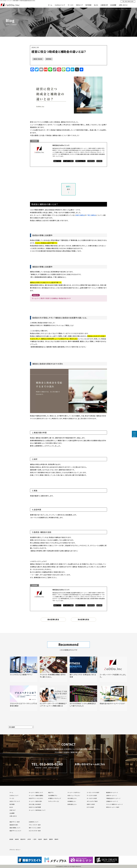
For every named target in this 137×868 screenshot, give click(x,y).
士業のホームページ (111, 795)
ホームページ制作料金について (37, 810)
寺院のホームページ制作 (112, 807)
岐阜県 (17, 839)
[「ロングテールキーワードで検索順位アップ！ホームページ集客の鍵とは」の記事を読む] (53, 698)
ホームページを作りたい (74, 792)
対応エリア (79, 5)
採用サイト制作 (91, 804)
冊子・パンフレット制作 (35, 827)
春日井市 (23, 839)
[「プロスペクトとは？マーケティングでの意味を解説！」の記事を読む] (23, 698)
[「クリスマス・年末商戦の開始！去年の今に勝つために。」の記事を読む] (53, 669)
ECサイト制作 (90, 807)
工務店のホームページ (112, 801)
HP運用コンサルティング (54, 798)
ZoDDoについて (60, 5)
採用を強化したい (72, 804)
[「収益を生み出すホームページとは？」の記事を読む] (113, 698)
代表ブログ (12, 810)
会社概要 (113, 5)
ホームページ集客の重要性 (36, 795)
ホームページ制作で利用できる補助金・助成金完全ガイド (51, 298)
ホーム (50, 5)
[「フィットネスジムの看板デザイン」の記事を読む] (23, 669)
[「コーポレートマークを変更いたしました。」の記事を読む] (113, 669)
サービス (70, 5)
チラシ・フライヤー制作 (35, 825)
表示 (68, 189)
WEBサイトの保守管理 (35, 807)
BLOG (96, 5)
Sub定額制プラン (53, 795)
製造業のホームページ (112, 792)
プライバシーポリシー (15, 849)
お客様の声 (104, 5)
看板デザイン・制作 (15, 822)
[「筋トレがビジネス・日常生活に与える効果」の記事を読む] (83, 669)
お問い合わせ (123, 5)
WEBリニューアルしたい (74, 795)
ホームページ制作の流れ (35, 801)
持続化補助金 (80, 215)
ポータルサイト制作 (92, 798)
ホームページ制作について (36, 792)
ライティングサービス (53, 801)
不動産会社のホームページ (113, 798)
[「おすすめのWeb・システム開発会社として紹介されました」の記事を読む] (83, 698)
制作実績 (89, 5)
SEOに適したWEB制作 (35, 804)
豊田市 (45, 839)
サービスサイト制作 (92, 795)
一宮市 (34, 839)
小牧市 (29, 839)
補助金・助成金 (38, 59)
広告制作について (33, 822)
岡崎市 (56, 839)
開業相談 (48, 59)
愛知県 (11, 839)
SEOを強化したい (72, 798)
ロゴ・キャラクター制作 (35, 830)
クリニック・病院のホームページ (114, 804)
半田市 (40, 839)
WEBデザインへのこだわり (36, 798)
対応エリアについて (15, 801)
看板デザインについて (15, 830)
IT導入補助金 (91, 215)
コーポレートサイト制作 (93, 792)
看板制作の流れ (14, 825)
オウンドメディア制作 (92, 801)
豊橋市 (51, 839)
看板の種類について (15, 827)
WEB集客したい (72, 801)
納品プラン (51, 792)
